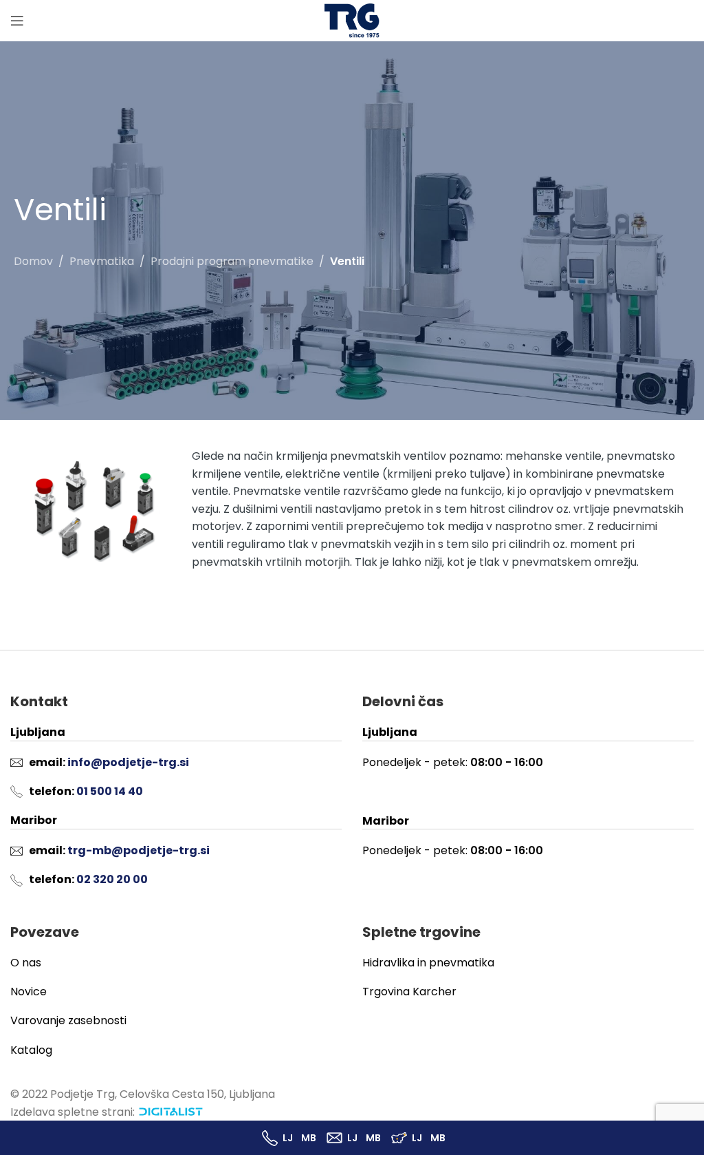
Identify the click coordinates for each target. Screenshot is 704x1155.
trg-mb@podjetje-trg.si (138, 850)
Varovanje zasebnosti (68, 1020)
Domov (33, 261)
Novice (28, 991)
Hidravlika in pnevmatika (428, 963)
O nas (25, 963)
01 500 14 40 (109, 791)
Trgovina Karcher (409, 991)
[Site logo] (352, 20)
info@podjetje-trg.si (128, 762)
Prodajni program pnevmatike (232, 261)
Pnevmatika (101, 261)
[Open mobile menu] (17, 20)
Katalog (31, 1050)
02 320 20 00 (112, 879)
